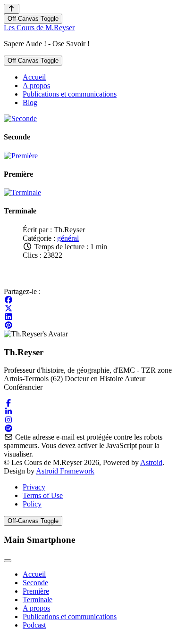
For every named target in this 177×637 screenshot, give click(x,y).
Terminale (37, 600)
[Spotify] (8, 429)
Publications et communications (70, 616)
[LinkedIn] (8, 317)
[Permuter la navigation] (7, 560)
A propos (36, 608)
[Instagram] (8, 420)
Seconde (35, 583)
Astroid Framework (65, 471)
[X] (8, 308)
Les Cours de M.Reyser (39, 28)
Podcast (34, 625)
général (68, 238)
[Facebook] (8, 300)
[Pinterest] (8, 325)
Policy (32, 504)
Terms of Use (43, 495)
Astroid (151, 462)
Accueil (34, 574)
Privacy (34, 487)
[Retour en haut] (11, 9)
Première (36, 591)
